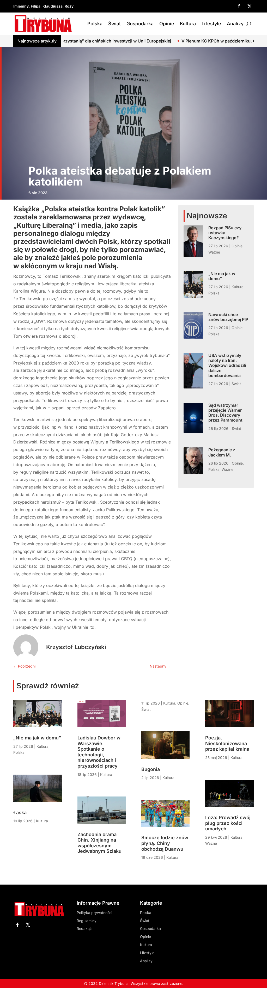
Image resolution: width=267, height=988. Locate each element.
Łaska (20, 812)
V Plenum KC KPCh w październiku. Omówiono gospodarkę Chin (202, 41)
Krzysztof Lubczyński (76, 647)
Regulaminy (86, 920)
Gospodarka (140, 23)
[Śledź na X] (249, 6)
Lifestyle (211, 23)
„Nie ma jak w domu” (221, 276)
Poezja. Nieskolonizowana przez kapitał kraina (227, 743)
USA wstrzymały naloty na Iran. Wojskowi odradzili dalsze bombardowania (227, 365)
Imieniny (21, 6)
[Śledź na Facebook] (239, 6)
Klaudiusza (53, 6)
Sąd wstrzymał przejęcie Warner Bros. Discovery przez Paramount (225, 413)
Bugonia (150, 769)
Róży (69, 6)
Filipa (35, 6)
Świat (114, 23)
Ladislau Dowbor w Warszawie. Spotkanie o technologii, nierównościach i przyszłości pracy (98, 752)
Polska (94, 23)
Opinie (166, 23)
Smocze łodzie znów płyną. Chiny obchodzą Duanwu (164, 843)
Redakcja (85, 928)
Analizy (235, 23)
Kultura (188, 23)
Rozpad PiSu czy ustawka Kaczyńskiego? (224, 232)
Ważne (214, 252)
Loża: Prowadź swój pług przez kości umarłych (228, 823)
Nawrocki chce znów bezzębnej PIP (228, 317)
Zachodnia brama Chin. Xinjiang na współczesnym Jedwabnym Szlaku (99, 843)
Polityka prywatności (94, 912)
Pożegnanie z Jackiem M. (221, 452)
